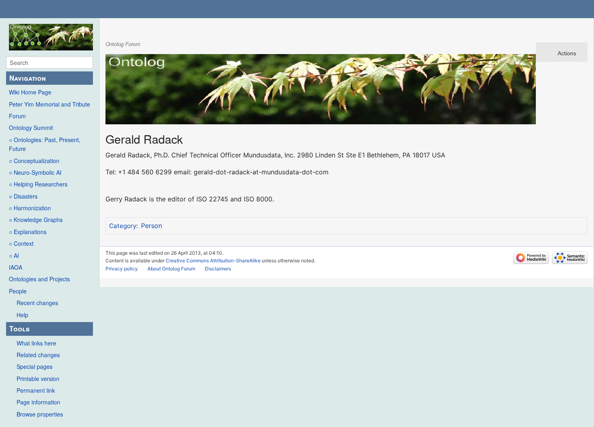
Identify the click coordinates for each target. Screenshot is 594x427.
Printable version (38, 379)
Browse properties (40, 414)
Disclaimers (218, 269)
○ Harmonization (30, 208)
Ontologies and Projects (39, 279)
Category (122, 226)
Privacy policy (121, 269)
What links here (36, 343)
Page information (38, 402)
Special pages (35, 366)
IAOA (15, 267)
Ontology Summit (31, 127)
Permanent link (36, 390)
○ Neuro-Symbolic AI (35, 172)
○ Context (21, 243)
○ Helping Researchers (38, 184)
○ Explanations (27, 232)
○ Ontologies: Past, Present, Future (44, 144)
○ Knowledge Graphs (36, 220)
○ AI (14, 255)
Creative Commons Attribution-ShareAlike (213, 260)
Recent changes (37, 303)
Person (151, 226)
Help (22, 315)
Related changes (38, 355)
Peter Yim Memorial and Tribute (49, 104)
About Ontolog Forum (171, 269)
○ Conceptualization (34, 161)
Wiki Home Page (30, 92)
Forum (17, 116)
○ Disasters (23, 196)
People (18, 291)
